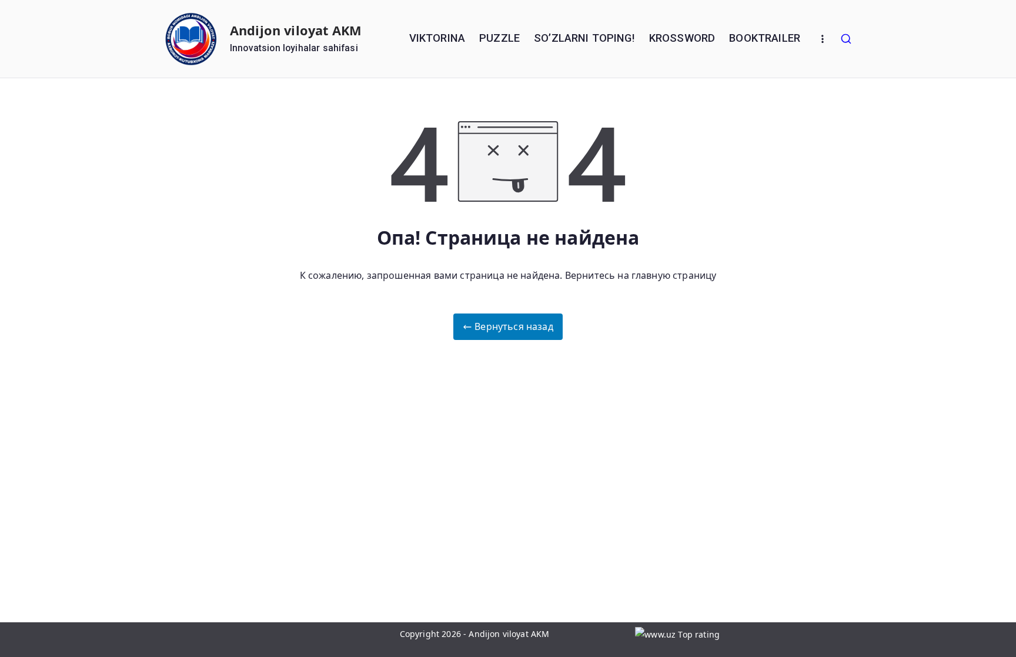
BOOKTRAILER (764, 38)
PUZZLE (499, 38)
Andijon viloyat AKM (296, 30)
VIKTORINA (437, 38)
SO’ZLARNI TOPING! (584, 38)
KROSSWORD (682, 38)
